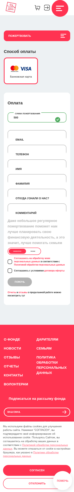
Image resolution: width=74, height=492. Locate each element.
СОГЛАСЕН (37, 470)
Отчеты (12, 292)
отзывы (23, 292)
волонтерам (16, 384)
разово (33, 251)
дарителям (47, 339)
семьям (44, 348)
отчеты (11, 366)
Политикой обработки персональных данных (39, 264)
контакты (13, 375)
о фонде (12, 339)
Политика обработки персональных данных (51, 365)
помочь (20, 282)
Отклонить (37, 483)
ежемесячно (17, 251)
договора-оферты (54, 270)
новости (12, 348)
